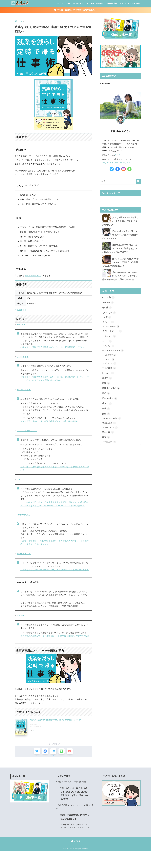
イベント (107, 322)
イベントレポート (111, 331)
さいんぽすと (23, 356)
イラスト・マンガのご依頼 (130, 3)
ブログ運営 (108, 368)
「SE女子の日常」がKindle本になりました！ (76, 10)
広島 (105, 383)
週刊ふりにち (110, 427)
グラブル (109, 346)
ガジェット (108, 336)
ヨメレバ (38, 724)
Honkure (21, 324)
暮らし (106, 403)
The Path (21, 615)
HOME (76, 841)
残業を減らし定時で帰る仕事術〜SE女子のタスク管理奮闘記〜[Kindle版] (55, 720)
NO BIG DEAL (23, 515)
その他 (106, 307)
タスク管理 (110, 355)
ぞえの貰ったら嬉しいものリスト (116, 163)
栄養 (105, 408)
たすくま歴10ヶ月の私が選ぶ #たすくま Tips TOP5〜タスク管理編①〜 (120, 221)
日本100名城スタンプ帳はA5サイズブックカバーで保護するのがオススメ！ (120, 234)
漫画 (105, 414)
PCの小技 (107, 297)
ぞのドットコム (24, 554)
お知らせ (107, 302)
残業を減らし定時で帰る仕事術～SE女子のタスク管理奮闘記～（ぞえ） (52, 347)
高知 (105, 437)
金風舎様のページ (33, 276)
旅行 (105, 393)
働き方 (106, 378)
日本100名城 (109, 398)
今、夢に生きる (24, 390)
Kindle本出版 (112, 3)
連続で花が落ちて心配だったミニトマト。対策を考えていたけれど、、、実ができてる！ (120, 248)
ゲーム (106, 341)
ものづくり (108, 312)
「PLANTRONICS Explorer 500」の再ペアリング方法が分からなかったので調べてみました (120, 276)
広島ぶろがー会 (111, 326)
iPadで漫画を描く (97, 3)
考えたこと (108, 423)
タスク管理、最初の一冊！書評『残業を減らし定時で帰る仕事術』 (50, 421)
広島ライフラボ (110, 388)
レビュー (107, 373)
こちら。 (118, 155)
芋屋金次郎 (109, 442)
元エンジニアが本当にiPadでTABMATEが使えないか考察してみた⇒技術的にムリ (120, 262)
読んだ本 (107, 432)
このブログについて (62, 3)
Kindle (35, 731)
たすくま (109, 359)
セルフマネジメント (80, 3)
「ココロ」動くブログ (27, 431)
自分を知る (109, 363)
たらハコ (21, 479)
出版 (107, 317)
